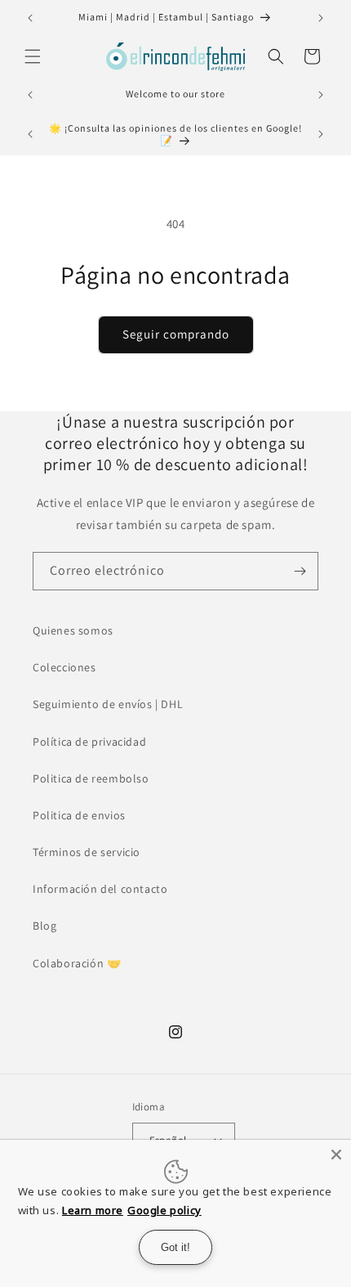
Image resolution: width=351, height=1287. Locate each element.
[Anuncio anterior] (30, 18)
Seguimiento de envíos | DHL (108, 704)
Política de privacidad (89, 741)
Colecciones (64, 667)
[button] (33, 56)
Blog (44, 925)
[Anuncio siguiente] (321, 18)
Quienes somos (73, 630)
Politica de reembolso (91, 778)
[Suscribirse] (300, 571)
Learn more (92, 1210)
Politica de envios (79, 815)
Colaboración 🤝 (77, 963)
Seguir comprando (175, 334)
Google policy (164, 1210)
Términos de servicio (86, 852)
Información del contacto (100, 888)
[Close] (336, 1154)
